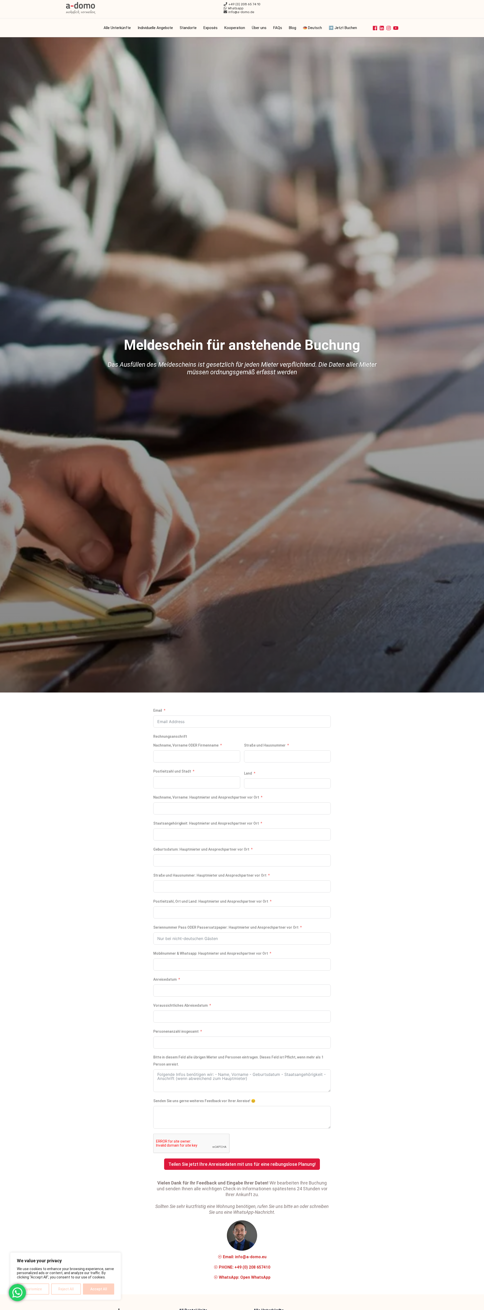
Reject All (66, 1289)
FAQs (277, 28)
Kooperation (234, 28)
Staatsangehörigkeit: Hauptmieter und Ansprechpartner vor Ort (206, 823)
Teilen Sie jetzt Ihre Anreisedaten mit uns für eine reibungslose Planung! (242, 1164)
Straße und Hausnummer (265, 745)
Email (157, 710)
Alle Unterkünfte (117, 28)
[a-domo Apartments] (81, 8)
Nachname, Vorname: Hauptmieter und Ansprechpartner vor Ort (206, 797)
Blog (292, 28)
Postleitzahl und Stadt (172, 771)
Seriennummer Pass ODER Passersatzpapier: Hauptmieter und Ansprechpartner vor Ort (225, 927)
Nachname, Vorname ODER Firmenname (186, 745)
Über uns (259, 28)
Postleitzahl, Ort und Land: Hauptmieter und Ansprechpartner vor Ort (210, 901)
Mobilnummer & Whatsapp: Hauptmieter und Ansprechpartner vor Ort (210, 953)
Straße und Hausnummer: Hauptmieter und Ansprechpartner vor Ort (209, 875)
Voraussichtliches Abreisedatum (180, 1005)
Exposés (210, 28)
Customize (33, 1289)
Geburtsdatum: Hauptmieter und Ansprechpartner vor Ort (201, 849)
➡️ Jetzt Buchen (343, 28)
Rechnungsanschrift (170, 736)
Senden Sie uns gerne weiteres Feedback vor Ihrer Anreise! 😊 (204, 1101)
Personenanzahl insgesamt (176, 1031)
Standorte (188, 28)
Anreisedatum (165, 979)
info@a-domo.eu (250, 1256)
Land (248, 773)
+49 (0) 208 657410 (252, 1267)
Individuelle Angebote (155, 28)
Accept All (98, 1289)
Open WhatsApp (255, 1277)
